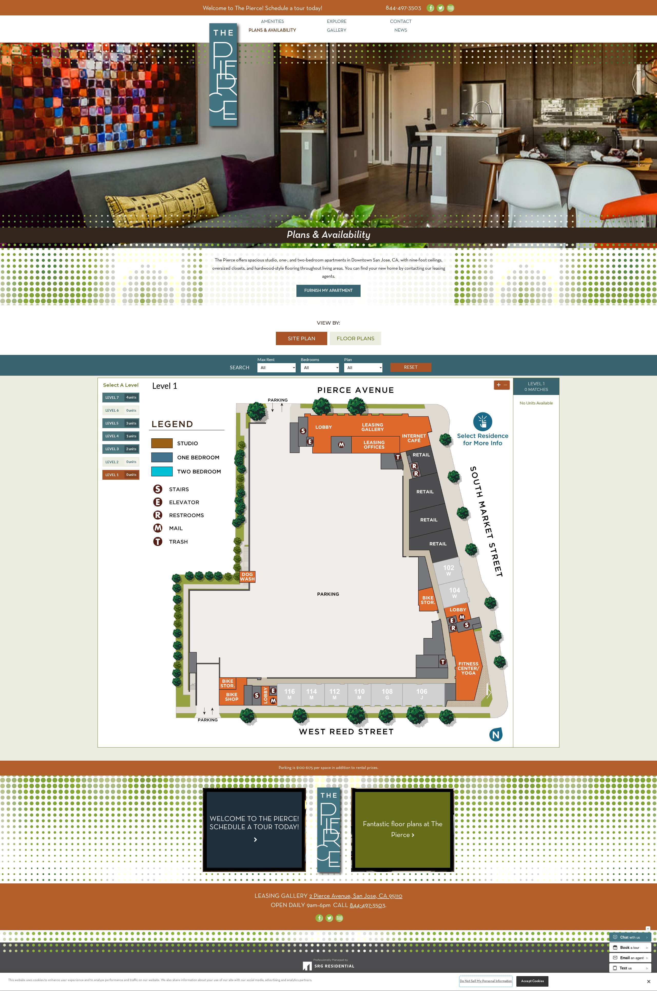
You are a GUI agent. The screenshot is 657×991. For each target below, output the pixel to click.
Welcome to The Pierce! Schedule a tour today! (262, 8)
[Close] (648, 981)
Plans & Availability (272, 30)
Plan (348, 359)
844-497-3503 (403, 8)
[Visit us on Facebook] (430, 8)
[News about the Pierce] (450, 8)
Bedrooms (310, 359)
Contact (401, 22)
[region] (328, 982)
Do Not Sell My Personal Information (486, 981)
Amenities (272, 22)
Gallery (336, 30)
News (400, 30)
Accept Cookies (532, 981)
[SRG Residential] (328, 967)
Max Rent (266, 359)
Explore (336, 22)
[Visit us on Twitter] (440, 8)
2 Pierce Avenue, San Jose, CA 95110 (355, 896)
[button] (301, 338)
